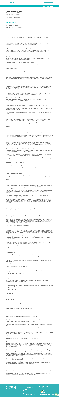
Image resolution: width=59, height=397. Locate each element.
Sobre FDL (24, 2)
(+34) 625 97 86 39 (27, 390)
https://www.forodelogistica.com (11, 22)
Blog (42, 2)
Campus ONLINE (38, 2)
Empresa (28, 2)
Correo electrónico (28, 393)
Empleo (33, 2)
